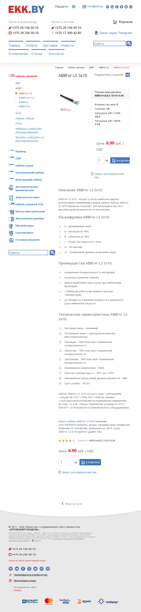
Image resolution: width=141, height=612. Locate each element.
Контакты (56, 54)
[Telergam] (73, 6)
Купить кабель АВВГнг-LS (73, 421)
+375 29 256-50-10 (25, 33)
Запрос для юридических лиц (109, 175)
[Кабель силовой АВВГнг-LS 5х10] (70, 100)
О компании (18, 54)
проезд (37, 540)
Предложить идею (25, 580)
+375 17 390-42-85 (67, 33)
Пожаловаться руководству (30, 574)
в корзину (123, 160)
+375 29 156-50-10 (24, 28)
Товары (14, 45)
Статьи (36, 54)
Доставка (50, 45)
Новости (67, 45)
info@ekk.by (95, 6)
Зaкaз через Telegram (115, 33)
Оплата (31, 45)
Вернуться (73, 504)
